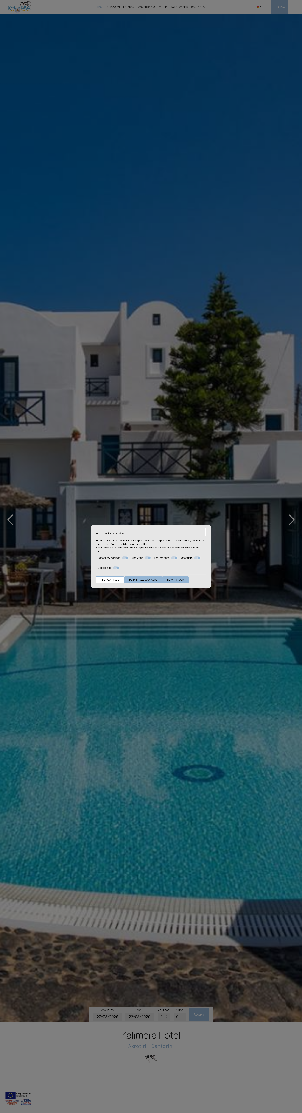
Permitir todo (175, 579)
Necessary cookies (109, 558)
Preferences (162, 558)
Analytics (137, 558)
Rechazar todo (110, 579)
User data (187, 558)
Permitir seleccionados (143, 579)
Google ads (104, 568)
